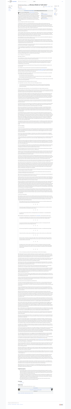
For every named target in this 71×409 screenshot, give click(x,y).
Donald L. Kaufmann (44, 14)
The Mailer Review (26, 10)
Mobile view (21, 404)
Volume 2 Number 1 (31, 10)
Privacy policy (9, 404)
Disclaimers (18, 404)
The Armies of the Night (40, 70)
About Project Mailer (14, 404)
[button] (8, 1)
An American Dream (31, 12)
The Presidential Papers (43, 69)
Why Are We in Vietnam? (41, 339)
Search (34, 1)
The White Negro (38, 215)
